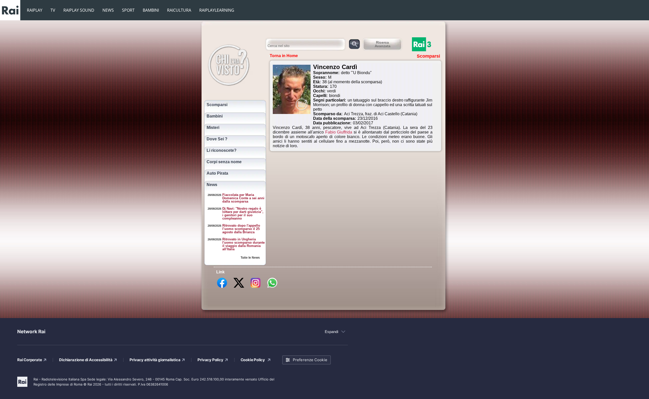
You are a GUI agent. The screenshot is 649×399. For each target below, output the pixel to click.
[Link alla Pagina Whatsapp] (272, 287)
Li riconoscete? (222, 150)
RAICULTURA (179, 10)
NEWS (108, 10)
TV (52, 10)
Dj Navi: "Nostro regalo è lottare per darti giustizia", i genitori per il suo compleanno (242, 213)
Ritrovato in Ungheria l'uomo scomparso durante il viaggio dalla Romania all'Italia (243, 244)
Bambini (215, 116)
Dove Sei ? (217, 139)
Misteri (213, 128)
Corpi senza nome (224, 162)
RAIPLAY (34, 10)
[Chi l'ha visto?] (234, 64)
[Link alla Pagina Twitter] (239, 287)
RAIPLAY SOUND (78, 10)
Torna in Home (284, 56)
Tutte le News (250, 257)
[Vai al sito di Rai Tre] (427, 44)
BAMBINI (151, 10)
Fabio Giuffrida (338, 132)
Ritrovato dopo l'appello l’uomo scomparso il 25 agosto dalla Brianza (241, 229)
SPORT (128, 10)
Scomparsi (217, 105)
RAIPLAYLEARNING (216, 10)
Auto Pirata (217, 173)
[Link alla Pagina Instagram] (255, 287)
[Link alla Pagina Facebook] (222, 287)
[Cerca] (354, 44)
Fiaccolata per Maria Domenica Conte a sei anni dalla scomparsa (243, 198)
